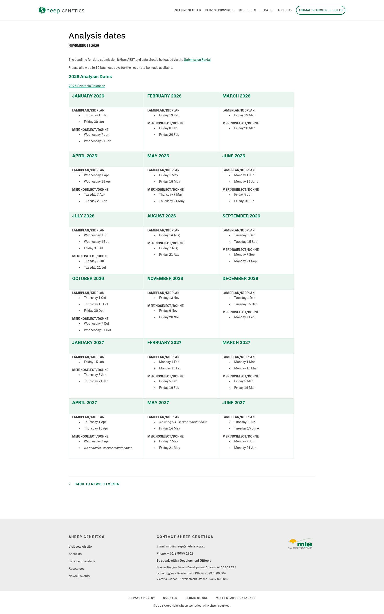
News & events (79, 576)
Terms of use (196, 598)
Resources (76, 569)
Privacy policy (141, 598)
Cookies (170, 598)
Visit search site (80, 547)
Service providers (82, 561)
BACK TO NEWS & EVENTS (97, 484)
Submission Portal (197, 60)
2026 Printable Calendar (87, 86)
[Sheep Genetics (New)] (61, 10)
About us (75, 554)
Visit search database (236, 598)
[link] (300, 544)
